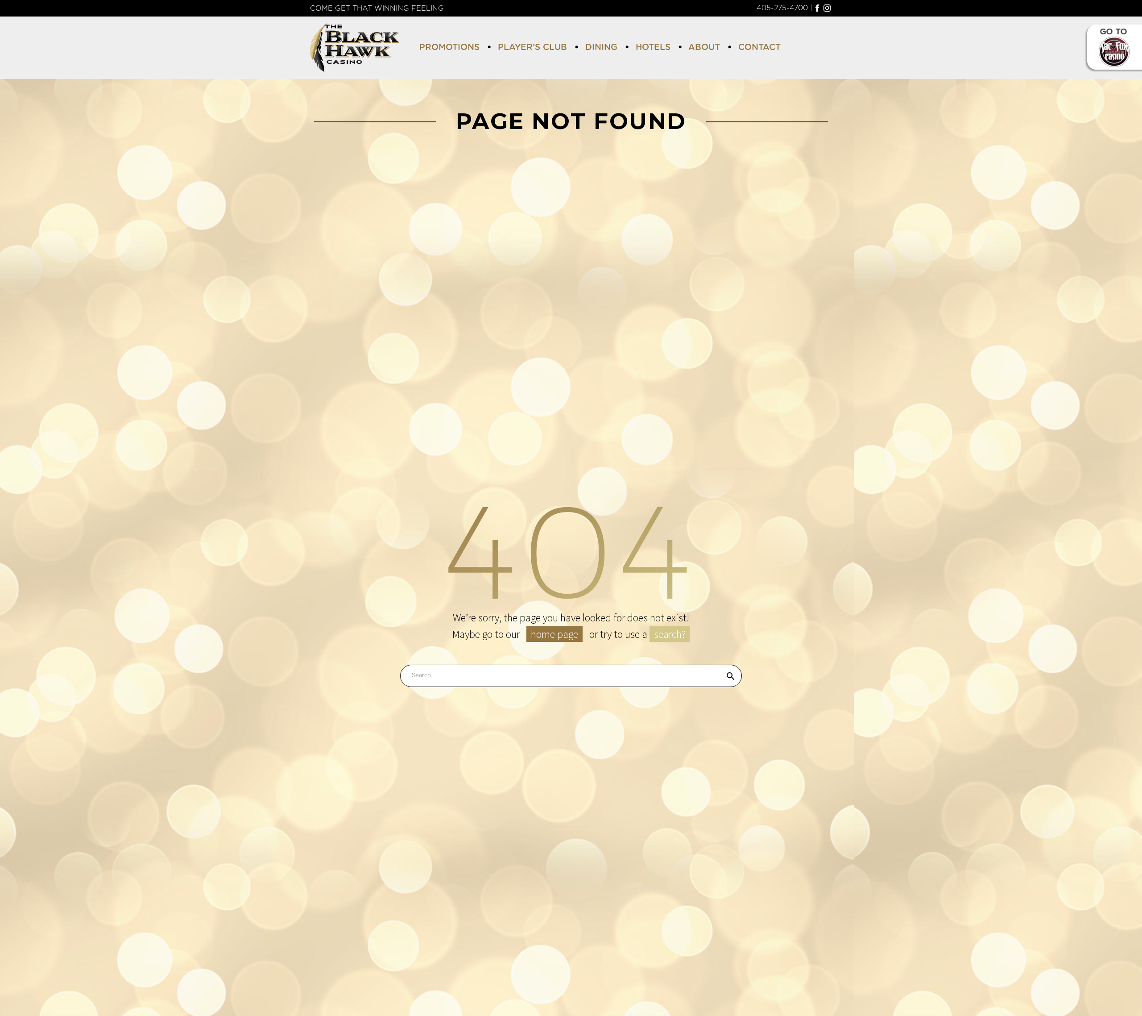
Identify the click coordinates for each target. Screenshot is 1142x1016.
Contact (759, 47)
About (704, 47)
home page (554, 634)
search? (670, 634)
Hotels (653, 47)
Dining (601, 47)
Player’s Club (532, 47)
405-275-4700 (782, 8)
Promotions (449, 47)
